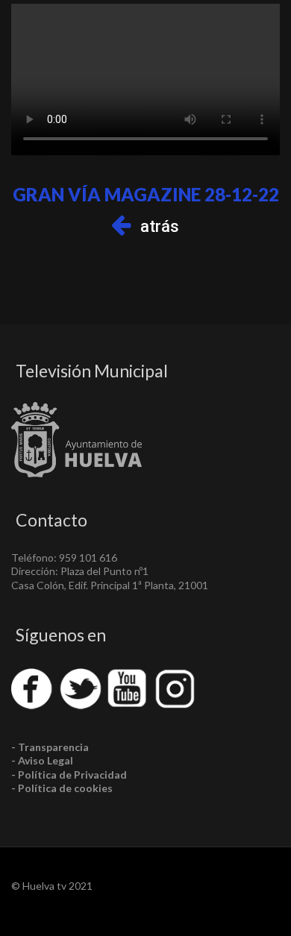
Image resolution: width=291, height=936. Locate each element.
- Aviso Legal (42, 760)
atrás (159, 226)
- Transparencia (50, 747)
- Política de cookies (62, 788)
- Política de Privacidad (69, 774)
